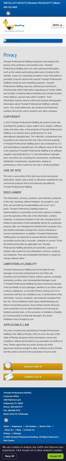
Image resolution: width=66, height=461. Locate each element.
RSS (8, 13)
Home (6, 426)
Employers (17, 426)
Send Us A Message (19, 414)
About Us (9, 430)
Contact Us (32, 377)
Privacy (7, 433)
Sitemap (17, 433)
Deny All (9, 456)
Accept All (55, 456)
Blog (19, 430)
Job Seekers (30, 426)
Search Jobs (32, 366)
